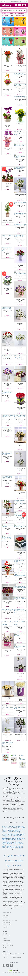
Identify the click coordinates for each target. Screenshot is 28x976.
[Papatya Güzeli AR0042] (20, 168)
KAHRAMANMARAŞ (6, 838)
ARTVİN (14, 827)
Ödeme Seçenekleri (8, 945)
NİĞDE (3, 845)
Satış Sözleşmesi (7, 943)
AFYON (13, 826)
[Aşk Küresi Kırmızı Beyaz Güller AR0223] (20, 133)
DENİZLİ (19, 831)
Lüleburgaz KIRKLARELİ (7, 842)
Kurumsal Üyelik (7, 922)
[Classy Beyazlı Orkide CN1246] (20, 56)
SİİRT (22, 846)
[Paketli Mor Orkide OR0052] (8, 308)
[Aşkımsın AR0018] (20, 634)
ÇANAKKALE (4, 831)
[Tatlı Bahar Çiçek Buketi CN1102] (20, 203)
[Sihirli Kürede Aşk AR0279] (20, 74)
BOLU (4, 830)
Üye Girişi (25, 1)
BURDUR (17, 830)
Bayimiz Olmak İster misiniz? (10, 920)
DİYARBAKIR (4, 833)
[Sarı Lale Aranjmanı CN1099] (20, 114)
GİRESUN (22, 834)
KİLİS (15, 839)
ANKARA (5, 827)
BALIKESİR (23, 827)
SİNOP (3, 847)
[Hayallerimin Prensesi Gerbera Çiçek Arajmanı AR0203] (20, 586)
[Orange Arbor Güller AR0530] (8, 56)
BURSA (21, 830)
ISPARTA (15, 835)
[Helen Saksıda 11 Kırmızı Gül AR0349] (20, 255)
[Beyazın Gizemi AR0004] (20, 356)
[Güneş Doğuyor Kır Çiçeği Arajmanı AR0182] (20, 562)
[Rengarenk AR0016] (8, 236)
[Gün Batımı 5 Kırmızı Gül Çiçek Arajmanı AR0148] (20, 86)
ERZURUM (5, 834)
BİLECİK (19, 829)
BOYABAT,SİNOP (10, 830)
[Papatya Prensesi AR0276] (20, 338)
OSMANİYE (12, 845)
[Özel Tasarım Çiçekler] (20, 41)
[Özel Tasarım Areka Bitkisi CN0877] (20, 611)
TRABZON (21, 847)
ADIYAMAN (8, 826)
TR (4, 1)
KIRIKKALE (19, 839)
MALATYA (15, 842)
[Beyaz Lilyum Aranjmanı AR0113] (20, 185)
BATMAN (9, 829)
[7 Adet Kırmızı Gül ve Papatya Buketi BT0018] (8, 338)
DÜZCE (10, 833)
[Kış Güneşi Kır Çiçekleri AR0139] (20, 97)
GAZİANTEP (16, 834)
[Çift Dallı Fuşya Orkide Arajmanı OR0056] (20, 623)
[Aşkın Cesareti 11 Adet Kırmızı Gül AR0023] (20, 417)
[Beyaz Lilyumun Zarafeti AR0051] (8, 706)
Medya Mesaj (6, 927)
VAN (6, 849)
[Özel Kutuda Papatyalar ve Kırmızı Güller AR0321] (8, 478)
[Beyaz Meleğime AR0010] (8, 689)
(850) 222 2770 (15, 1)
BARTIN (4, 829)
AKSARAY (18, 826)
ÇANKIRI (10, 831)
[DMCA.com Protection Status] (13, 970)
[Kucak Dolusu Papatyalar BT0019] (20, 144)
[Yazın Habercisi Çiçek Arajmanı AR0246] (20, 290)
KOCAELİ (9, 841)
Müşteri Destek (6, 940)
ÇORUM (14, 831)
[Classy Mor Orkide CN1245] (8, 139)
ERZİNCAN (23, 833)
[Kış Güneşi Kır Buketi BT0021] (8, 356)
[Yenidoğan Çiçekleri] (22, 764)
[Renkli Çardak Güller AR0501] (8, 80)
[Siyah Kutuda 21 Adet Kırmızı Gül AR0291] (20, 398)
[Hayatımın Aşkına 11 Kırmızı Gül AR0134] (8, 453)
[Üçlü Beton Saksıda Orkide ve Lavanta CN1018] (8, 623)
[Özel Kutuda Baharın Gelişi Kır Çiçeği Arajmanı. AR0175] (20, 502)
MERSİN (8, 843)
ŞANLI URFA (9, 846)
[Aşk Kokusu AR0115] (8, 525)
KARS (23, 838)
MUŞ (17, 843)
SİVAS (7, 847)
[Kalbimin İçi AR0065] (8, 567)
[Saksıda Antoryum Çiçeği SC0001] (20, 214)
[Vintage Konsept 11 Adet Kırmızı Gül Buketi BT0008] (20, 646)
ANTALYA (10, 827)
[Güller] (8, 41)
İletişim (4, 947)
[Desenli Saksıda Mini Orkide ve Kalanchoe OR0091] (8, 114)
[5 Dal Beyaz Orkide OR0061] (8, 428)
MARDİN (4, 843)
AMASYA (23, 826)
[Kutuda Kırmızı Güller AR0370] (20, 525)
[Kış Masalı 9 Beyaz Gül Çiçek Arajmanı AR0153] (20, 725)
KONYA (13, 841)
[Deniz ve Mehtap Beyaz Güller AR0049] (20, 689)
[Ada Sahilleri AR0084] (20, 374)
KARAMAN (19, 838)
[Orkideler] (20, 21)
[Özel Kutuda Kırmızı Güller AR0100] (20, 543)
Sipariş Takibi (6, 936)
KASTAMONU (5, 839)
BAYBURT (14, 829)
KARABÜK (14, 838)
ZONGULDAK (20, 849)
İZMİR (18, 837)
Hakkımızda (6, 917)
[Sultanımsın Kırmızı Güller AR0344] (20, 707)
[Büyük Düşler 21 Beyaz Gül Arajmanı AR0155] (8, 744)
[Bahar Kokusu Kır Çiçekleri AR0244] (8, 374)
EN (1, 1)
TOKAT (16, 847)
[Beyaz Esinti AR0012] (20, 435)
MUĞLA (13, 843)
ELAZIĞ (18, 833)
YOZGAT (15, 849)
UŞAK (3, 849)
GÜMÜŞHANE (5, 835)
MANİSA (20, 842)
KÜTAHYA (18, 841)
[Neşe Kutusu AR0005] (8, 641)
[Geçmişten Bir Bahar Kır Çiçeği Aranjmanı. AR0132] (8, 592)
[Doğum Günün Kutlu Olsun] (5, 757)
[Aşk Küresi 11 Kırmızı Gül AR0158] (20, 225)
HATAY (10, 835)
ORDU (7, 845)
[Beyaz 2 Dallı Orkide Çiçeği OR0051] (8, 249)
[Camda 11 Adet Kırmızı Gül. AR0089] (8, 392)
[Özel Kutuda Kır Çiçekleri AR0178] (8, 610)
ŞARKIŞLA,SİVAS (16, 846)
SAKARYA (20, 845)
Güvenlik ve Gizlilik (7, 924)
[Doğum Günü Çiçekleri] (8, 21)
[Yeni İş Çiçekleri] (14, 760)
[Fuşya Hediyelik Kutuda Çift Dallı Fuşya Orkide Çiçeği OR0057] (8, 538)
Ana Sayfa (5, 915)
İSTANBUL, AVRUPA (12, 837)
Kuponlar (5, 938)
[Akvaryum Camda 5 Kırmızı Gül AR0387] (20, 156)
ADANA (3, 826)
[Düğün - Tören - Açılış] (22, 758)
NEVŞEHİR (21, 843)
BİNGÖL (23, 829)
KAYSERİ (11, 839)
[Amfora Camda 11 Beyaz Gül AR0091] (8, 417)
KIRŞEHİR (4, 841)
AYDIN (18, 827)
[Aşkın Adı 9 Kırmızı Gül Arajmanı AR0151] (20, 598)
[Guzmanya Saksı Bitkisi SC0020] (20, 272)
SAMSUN (4, 846)
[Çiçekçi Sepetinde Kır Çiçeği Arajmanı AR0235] (20, 574)
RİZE (16, 845)
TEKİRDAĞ (11, 847)
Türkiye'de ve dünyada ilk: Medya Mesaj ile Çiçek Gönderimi (14, 860)
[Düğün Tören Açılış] (8, 31)
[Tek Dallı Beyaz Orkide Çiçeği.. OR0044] (20, 459)
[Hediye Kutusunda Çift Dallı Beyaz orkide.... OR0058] (20, 664)
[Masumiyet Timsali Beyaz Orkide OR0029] (8, 725)
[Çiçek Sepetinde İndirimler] (20, 31)
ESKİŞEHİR (10, 834)
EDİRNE (14, 833)
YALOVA (10, 849)
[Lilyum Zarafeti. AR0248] (20, 314)
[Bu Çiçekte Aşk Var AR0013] (20, 483)
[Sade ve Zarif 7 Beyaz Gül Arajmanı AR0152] (20, 237)
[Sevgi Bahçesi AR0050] (8, 508)
